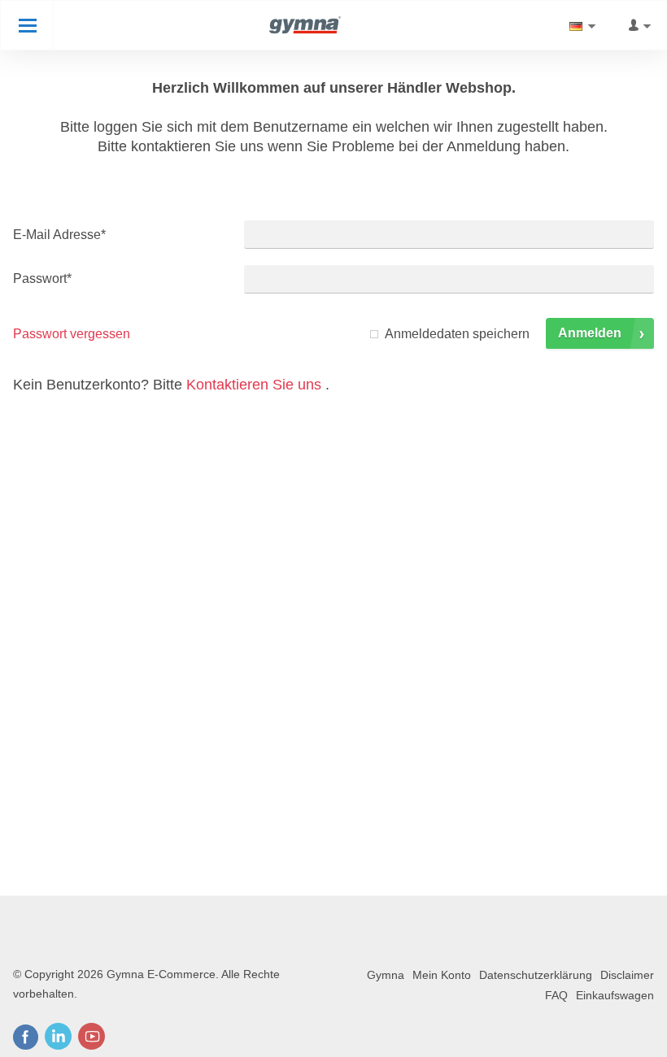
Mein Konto (441, 974)
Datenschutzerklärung (535, 974)
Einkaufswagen (615, 995)
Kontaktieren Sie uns (253, 384)
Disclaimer (627, 974)
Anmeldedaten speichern (457, 334)
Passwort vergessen (71, 334)
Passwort (42, 278)
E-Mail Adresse (59, 234)
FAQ (556, 995)
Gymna (385, 974)
